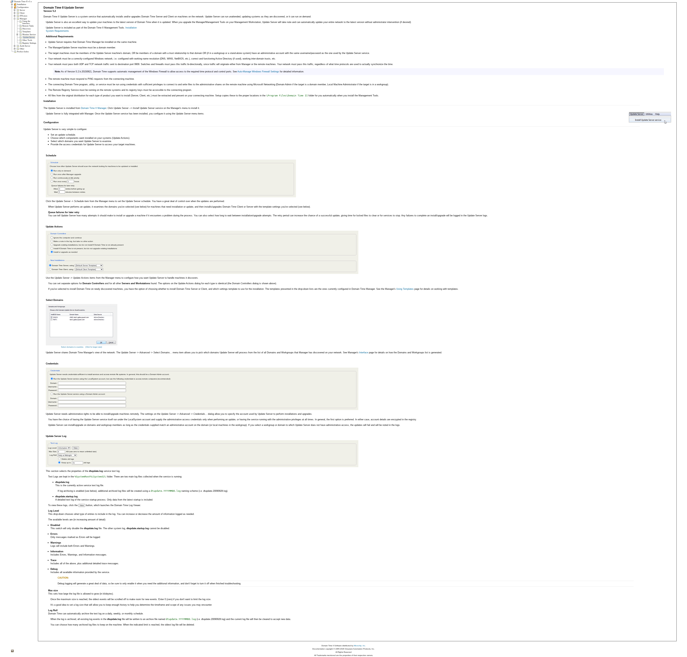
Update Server (29, 37)
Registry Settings (29, 43)
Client (22, 13)
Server (22, 10)
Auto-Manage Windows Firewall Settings (258, 71)
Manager (23, 19)
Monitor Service (29, 34)
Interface (363, 352)
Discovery (26, 29)
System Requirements (57, 31)
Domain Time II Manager (93, 108)
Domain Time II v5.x (23, 1)
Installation (21, 4)
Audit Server (25, 46)
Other (22, 49)
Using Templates (405, 289)
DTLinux (23, 16)
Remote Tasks (28, 26)
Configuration (23, 7)
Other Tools (27, 40)
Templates (26, 31)
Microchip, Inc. (360, 646)
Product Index (23, 51)
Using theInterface (26, 22)
